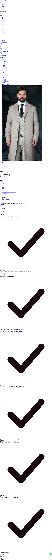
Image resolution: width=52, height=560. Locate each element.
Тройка (2, 17)
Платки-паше (3, 40)
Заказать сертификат (16, 216)
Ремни (2, 38)
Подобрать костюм (7, 175)
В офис (2, 22)
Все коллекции (5, 68)
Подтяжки (3, 41)
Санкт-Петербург (2, 557)
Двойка (4, 64)
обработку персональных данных (22, 329)
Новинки (3, 83)
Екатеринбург (2, 559)
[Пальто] (22, 160)
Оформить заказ (16, 442)
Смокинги (3, 18)
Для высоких (3, 23)
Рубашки (3, 30)
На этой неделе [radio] (6, 273)
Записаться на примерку (3, 55)
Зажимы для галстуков (4, 42)
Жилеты (3, 33)
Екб (1, 56)
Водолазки (3, 31)
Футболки (4, 74)
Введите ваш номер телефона (3, 216)
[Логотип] (3, 0)
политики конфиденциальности (9, 329)
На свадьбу (4, 61)
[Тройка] (5, 84)
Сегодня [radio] (1, 273)
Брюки (4, 72)
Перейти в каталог (2, 175)
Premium (3, 21)
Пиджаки (3, 24)
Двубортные (4, 62)
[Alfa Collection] (2, 204)
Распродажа (3, 82)
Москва (1, 558)
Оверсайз (4, 63)
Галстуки (3, 39)
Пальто (2, 27)
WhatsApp (4, 554)
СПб (0, 56)
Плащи (4, 70)
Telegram (1, 554)
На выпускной (3, 20)
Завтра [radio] (3, 273)
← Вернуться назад (2, 176)
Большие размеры (5, 66)
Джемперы (3, 32)
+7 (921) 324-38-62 (2, 12)
